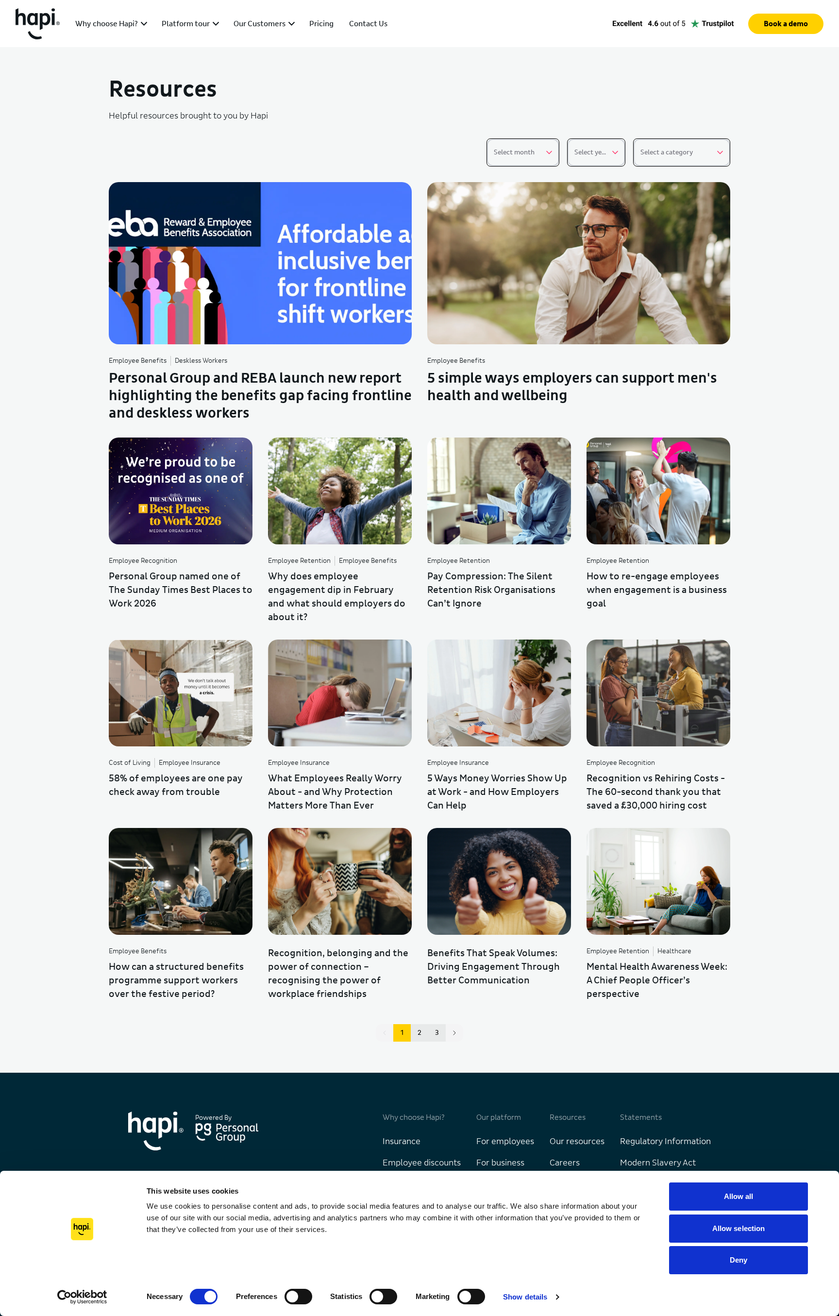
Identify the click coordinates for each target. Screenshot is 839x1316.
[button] (454, 1033)
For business (500, 1163)
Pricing (321, 24)
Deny (738, 1260)
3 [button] (437, 1032)
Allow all (739, 1196)
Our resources (577, 1141)
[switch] (298, 1296)
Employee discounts (422, 1163)
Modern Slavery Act (658, 1163)
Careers (565, 1163)
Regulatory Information (665, 1141)
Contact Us (368, 24)
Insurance (401, 1141)
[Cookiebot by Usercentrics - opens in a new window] (82, 1297)
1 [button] (402, 1032)
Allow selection (738, 1228)
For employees (505, 1141)
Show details (525, 1297)
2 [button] (419, 1032)
